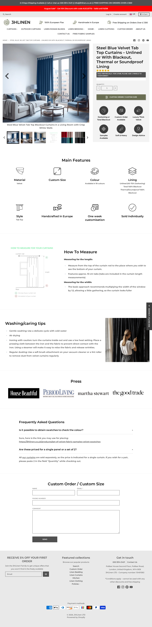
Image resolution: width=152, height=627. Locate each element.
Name (34, 488)
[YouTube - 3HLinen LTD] (147, 40)
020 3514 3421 (66, 3)
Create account (120, 14)
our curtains (28, 457)
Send (44, 539)
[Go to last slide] (8, 76)
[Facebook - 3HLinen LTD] (134, 40)
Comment (36, 508)
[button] (103, 70)
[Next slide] (85, 76)
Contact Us (132, 562)
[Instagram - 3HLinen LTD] (139, 40)
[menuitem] (13, 137)
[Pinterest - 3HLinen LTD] (143, 40)
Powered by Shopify (76, 617)
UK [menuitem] (134, 14)
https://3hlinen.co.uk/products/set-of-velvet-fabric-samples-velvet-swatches (59, 441)
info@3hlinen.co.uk (83, 3)
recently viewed (149, 317)
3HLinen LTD (79, 615)
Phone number (39, 498)
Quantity (100, 84)
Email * (80, 488)
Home (5, 40)
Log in (108, 14)
